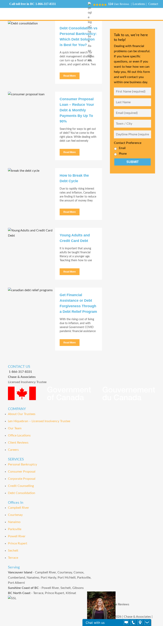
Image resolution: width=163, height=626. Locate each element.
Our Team (14, 428)
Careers (13, 449)
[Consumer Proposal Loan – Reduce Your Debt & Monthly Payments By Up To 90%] (31, 109)
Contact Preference (127, 142)
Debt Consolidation (21, 493)
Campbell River (18, 507)
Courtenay (15, 514)
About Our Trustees (21, 414)
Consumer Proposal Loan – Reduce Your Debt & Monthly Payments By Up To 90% (77, 110)
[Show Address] (140, 622)
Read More (69, 75)
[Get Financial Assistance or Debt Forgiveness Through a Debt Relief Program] (31, 305)
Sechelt (13, 550)
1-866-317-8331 (45, 4)
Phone (123, 153)
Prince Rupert (17, 543)
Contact (153, 4)
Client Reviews (18, 442)
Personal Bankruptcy (22, 464)
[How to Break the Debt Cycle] (31, 186)
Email (122, 148)
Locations (139, 4)
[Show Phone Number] (133, 622)
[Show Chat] (126, 622)
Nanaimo (14, 522)
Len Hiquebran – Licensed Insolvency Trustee (39, 421)
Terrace (13, 557)
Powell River (16, 536)
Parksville (14, 529)
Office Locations (19, 435)
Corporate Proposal (21, 478)
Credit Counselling (21, 485)
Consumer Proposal (21, 471)
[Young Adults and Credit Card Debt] (31, 246)
